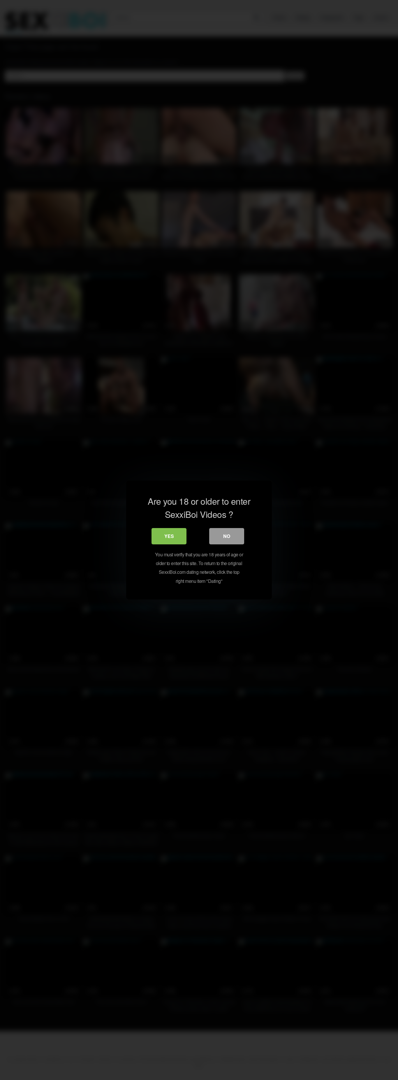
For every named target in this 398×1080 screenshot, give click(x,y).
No (226, 536)
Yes (169, 536)
